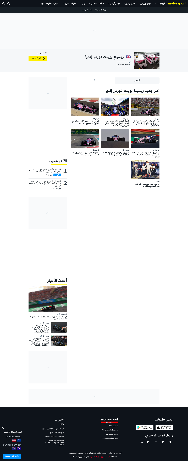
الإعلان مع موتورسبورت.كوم (53, 428)
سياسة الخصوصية (76, 453)
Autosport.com (112, 434)
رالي (83, 4)
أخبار (93, 80)
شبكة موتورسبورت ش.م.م (100, 457)
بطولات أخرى (70, 4)
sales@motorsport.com (54, 436)
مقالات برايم (87, 10)
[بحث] (8, 3)
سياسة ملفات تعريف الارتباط (96, 453)
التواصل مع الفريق (57, 432)
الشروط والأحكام (115, 453)
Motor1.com (113, 426)
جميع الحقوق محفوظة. (80, 457)
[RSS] (141, 441)
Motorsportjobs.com (110, 430)
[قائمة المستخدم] (3, 3)
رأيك (62, 424)
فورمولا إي (130, 4)
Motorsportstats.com (110, 438)
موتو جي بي (145, 4)
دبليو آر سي (115, 4)
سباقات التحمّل (97, 4)
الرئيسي (137, 80)
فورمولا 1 (161, 4)
